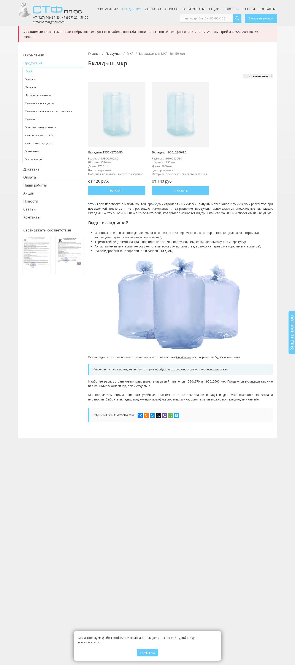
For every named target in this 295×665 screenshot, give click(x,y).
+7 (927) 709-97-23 (46, 17)
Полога (30, 87)
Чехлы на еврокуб (39, 135)
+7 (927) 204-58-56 (75, 17)
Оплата (171, 9)
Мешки (30, 79)
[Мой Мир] (152, 415)
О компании (107, 9)
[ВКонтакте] (140, 415)
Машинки (32, 151)
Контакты (267, 9)
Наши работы (193, 9)
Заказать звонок (261, 18)
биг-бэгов (183, 357)
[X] (158, 415)
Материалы (34, 159)
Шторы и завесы (38, 95)
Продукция (131, 9)
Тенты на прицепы (39, 103)
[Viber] (164, 415)
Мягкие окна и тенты (41, 127)
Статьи (249, 9)
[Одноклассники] (146, 415)
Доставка (153, 9)
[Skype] (176, 415)
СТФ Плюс (56, 9)
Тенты (30, 119)
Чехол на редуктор (39, 143)
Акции (213, 9)
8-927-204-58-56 (245, 31)
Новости (231, 9)
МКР (29, 71)
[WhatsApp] (170, 415)
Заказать (116, 191)
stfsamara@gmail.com (49, 22)
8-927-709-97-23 (197, 31)
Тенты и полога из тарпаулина (48, 111)
